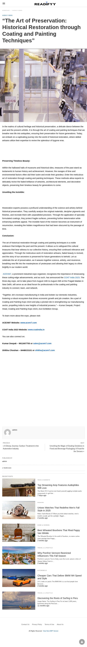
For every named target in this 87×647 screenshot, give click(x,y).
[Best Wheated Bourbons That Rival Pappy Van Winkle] (18, 533)
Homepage (6, 10)
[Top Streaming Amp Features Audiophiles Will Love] (18, 487)
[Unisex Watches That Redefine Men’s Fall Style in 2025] (18, 510)
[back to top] (82, 642)
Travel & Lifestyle (45, 547)
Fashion (40, 502)
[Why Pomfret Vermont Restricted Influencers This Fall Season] (18, 555)
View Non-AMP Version (50, 631)
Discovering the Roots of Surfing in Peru (57, 598)
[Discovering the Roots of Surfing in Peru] (18, 601)
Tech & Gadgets (43, 480)
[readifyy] (45, 3)
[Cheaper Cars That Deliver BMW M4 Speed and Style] (18, 578)
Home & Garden (43, 525)
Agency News (17, 10)
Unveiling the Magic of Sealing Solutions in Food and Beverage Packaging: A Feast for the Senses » (67, 448)
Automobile (42, 570)
